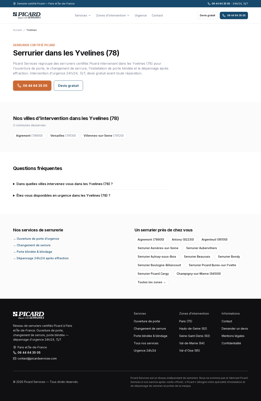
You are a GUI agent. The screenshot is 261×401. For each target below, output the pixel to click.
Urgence (141, 15)
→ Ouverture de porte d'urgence (36, 238)
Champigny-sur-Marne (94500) (199, 273)
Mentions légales (233, 336)
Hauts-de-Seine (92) (193, 328)
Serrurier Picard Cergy (153, 273)
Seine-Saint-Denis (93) (194, 336)
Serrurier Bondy (229, 256)
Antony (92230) (183, 239)
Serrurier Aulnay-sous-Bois (157, 256)
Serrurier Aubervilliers (201, 248)
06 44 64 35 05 (230, 3)
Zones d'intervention (111, 15)
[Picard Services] (28, 315)
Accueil (17, 30)
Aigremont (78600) (151, 239)
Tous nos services (146, 343)
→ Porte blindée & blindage (32, 251)
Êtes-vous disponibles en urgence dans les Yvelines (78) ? (63, 195)
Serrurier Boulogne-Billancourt (159, 265)
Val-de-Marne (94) (192, 343)
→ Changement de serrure (32, 245)
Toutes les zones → (152, 282)
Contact (157, 15)
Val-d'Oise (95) (189, 350)
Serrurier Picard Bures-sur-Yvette (212, 265)
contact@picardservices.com (37, 358)
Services (81, 15)
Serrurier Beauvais (197, 256)
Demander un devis (235, 328)
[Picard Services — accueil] (27, 15)
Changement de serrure (150, 328)
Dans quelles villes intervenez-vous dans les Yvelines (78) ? (65, 184)
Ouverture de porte (147, 321)
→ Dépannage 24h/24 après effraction (41, 258)
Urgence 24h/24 (145, 350)
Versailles (63, 135)
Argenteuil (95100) (215, 239)
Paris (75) (185, 321)
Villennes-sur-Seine (104, 135)
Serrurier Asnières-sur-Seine (158, 248)
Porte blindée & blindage (150, 336)
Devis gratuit (207, 15)
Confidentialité (231, 343)
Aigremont (29, 135)
